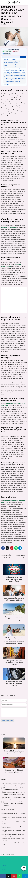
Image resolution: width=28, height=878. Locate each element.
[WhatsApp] (16, 548)
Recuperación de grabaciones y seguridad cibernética (14, 76)
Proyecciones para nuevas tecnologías (13, 74)
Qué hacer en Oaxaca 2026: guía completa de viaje (14, 843)
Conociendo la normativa (9, 59)
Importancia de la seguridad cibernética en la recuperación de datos (14, 79)
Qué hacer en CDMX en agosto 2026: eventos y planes (15, 798)
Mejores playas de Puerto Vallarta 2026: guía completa (13, 839)
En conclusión (6, 84)
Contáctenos (5, 861)
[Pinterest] (12, 548)
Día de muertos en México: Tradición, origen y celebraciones (15, 788)
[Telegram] (20, 548)
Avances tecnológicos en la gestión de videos (14, 72)
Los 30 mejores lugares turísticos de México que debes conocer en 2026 (14, 793)
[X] (7, 548)
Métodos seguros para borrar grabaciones (13, 69)
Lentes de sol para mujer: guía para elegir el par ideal (7, 555)
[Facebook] (3, 548)
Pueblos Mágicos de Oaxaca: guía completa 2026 (13, 814)
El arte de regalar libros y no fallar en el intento (21, 555)
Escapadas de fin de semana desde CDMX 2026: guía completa (13, 835)
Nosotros (4, 865)
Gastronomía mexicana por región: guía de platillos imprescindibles (14, 784)
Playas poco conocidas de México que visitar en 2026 (13, 831)
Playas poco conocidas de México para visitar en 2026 (14, 822)
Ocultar (23, 57)
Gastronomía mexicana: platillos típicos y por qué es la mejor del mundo (13, 803)
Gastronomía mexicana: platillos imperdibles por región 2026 (13, 826)
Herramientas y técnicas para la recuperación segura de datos (12, 82)
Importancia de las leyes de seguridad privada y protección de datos (13, 61)
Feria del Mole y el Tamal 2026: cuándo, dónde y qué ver (14, 818)
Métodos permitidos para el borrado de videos (14, 64)
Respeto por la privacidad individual (13, 67)
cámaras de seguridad (9, 227)
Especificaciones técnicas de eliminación (14, 70)
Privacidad (4, 870)
